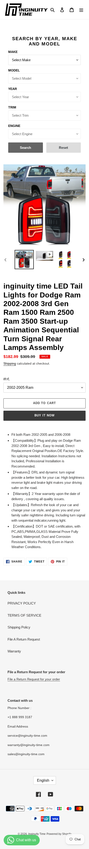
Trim (12, 107)
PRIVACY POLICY (22, 603)
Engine (14, 126)
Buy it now (44, 415)
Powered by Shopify (59, 834)
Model (14, 70)
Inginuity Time (37, 834)
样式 (6, 379)
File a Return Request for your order (34, 679)
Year (12, 89)
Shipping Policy (19, 627)
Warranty (14, 651)
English (43, 780)
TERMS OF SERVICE (24, 615)
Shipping (9, 363)
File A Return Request (24, 639)
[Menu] (81, 10)
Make (13, 52)
